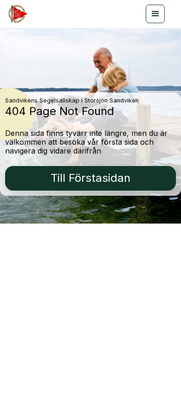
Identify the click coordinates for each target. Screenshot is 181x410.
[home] (16, 14)
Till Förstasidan (90, 178)
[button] (155, 14)
